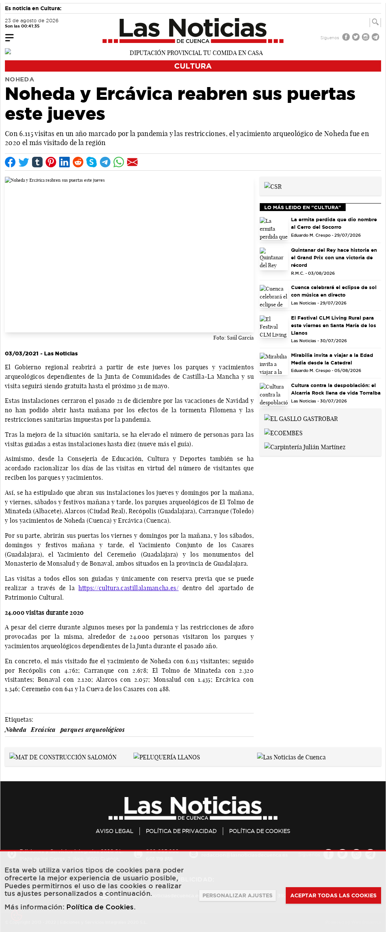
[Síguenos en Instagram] (366, 38)
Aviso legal (114, 831)
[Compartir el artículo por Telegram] (105, 162)
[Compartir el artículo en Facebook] (10, 162)
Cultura (193, 65)
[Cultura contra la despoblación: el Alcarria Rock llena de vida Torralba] (274, 394)
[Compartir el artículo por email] (132, 162)
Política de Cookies (259, 831)
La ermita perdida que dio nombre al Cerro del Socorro (334, 223)
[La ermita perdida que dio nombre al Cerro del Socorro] (274, 228)
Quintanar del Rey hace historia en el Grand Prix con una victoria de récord (334, 257)
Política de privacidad (181, 831)
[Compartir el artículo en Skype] (91, 162)
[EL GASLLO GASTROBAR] (301, 418)
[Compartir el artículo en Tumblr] (37, 162)
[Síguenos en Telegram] (376, 38)
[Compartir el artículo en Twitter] (23, 162)
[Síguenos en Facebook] (347, 38)
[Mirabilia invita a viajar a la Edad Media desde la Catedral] (274, 364)
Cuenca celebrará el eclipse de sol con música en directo (334, 291)
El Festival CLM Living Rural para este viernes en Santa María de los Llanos (333, 325)
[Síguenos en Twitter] (356, 38)
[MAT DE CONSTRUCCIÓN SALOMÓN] (62, 756)
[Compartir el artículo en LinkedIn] (64, 162)
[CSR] (273, 186)
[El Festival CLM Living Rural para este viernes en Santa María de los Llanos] (274, 326)
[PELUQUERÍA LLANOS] (166, 756)
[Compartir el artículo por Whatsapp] (118, 162)
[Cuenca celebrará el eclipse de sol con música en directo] (274, 296)
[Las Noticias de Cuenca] (193, 30)
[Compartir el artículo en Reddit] (78, 162)
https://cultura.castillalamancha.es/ (128, 588)
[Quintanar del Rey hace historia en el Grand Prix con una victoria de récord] (274, 259)
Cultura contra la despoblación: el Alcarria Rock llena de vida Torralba (336, 389)
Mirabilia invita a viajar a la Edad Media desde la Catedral (332, 358)
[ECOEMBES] (283, 432)
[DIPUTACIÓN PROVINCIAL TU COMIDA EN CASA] (193, 52)
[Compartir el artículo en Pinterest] (51, 162)
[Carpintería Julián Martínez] (305, 446)
